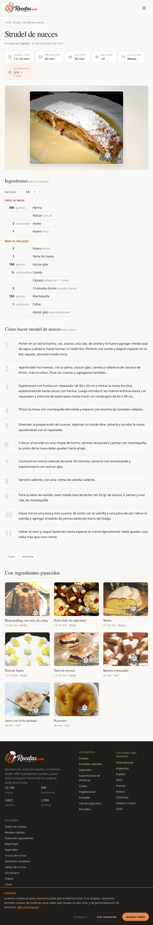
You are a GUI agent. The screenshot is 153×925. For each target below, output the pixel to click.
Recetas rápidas (15, 832)
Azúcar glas (40, 264)
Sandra (25, 43)
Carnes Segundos (90, 803)
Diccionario (12, 873)
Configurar (80, 917)
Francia (120, 786)
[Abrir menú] (144, 8)
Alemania (28, 556)
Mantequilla (41, 296)
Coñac (37, 304)
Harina (37, 207)
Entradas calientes (90, 764)
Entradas (84, 797)
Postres (83, 758)
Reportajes (11, 844)
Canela (37, 272)
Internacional (124, 762)
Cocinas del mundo (126, 754)
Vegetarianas (87, 791)
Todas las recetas (15, 826)
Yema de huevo (43, 256)
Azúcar (37, 215)
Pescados (85, 809)
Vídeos (9, 878)
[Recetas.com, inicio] (21, 8)
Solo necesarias (107, 917)
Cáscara (38, 280)
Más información (28, 907)
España (120, 774)
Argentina (122, 768)
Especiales (11, 849)
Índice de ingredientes (19, 838)
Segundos (85, 770)
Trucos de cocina (15, 855)
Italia (119, 780)
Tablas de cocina (15, 867)
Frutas (17, 22)
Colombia (122, 797)
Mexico (120, 791)
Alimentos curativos (17, 861)
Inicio (8, 22)
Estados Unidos (126, 803)
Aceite (37, 223)
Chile (119, 809)
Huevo (37, 231)
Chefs (8, 884)
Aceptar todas (135, 917)
